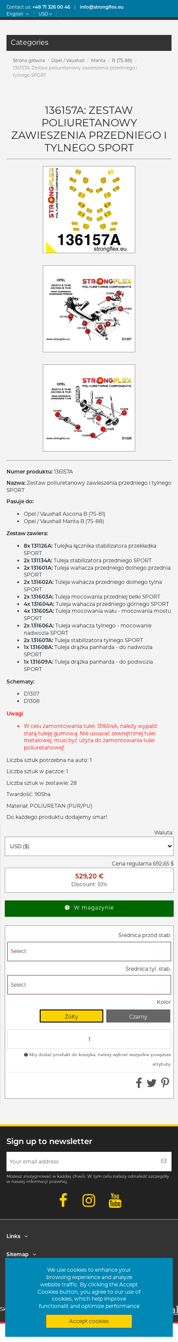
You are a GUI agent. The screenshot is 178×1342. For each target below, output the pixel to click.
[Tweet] (151, 1085)
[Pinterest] (165, 1085)
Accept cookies (89, 1321)
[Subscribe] (164, 1161)
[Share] (139, 1085)
